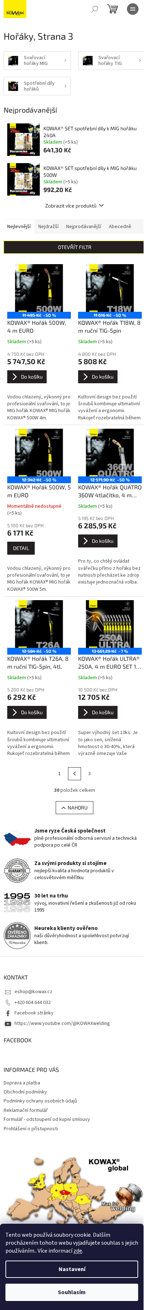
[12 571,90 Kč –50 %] (110, 452)
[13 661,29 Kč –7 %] (110, 624)
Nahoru (78, 807)
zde (77, 1251)
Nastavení (72, 1269)
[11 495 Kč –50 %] (39, 288)
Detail (21, 548)
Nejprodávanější (83, 226)
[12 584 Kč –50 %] (39, 624)
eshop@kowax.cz (33, 991)
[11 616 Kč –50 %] (110, 288)
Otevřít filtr (74, 247)
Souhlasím (72, 1292)
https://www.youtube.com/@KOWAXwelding (62, 1023)
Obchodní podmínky (25, 1092)
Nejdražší (48, 226)
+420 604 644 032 (32, 1002)
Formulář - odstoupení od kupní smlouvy (47, 1119)
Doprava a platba (22, 1083)
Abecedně (120, 226)
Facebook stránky (34, 1013)
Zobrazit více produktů (71, 205)
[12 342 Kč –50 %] (39, 452)
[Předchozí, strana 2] (74, 773)
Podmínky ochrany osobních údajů (40, 1101)
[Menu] (132, 9)
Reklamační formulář (26, 1110)
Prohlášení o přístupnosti (31, 1128)
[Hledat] (95, 9)
